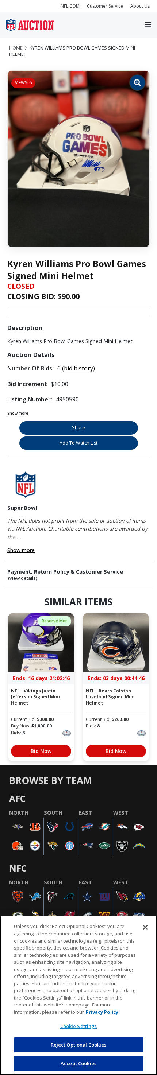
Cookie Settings (78, 1026)
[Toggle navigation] (148, 25)
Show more (17, 413)
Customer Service (105, 6)
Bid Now (41, 751)
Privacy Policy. (103, 1012)
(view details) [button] (22, 578)
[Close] (145, 927)
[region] (78, 995)
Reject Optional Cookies (79, 1044)
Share (78, 427)
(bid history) (78, 368)
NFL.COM (70, 6)
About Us (140, 6)
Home (16, 48)
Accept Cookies (78, 1063)
